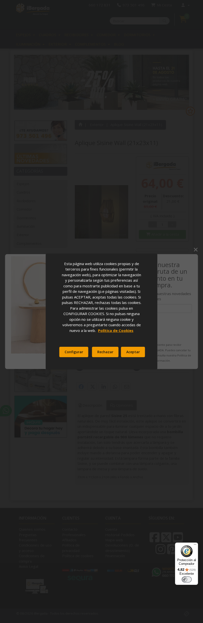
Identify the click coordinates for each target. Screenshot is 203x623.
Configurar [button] (74, 351)
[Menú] (195, 545)
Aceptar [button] (133, 351)
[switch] (187, 579)
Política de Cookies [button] (115, 330)
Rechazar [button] (105, 351)
